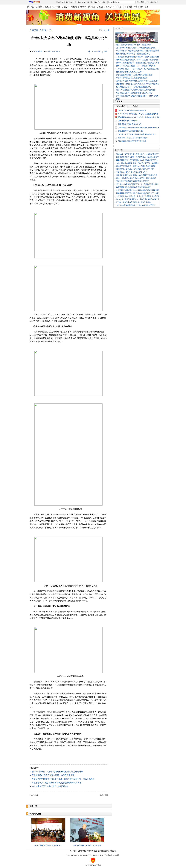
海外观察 (39, 7)
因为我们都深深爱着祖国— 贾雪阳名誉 (87, 845)
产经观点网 (34, 30)
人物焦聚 (100, 7)
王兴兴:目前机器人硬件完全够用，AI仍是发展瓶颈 (53, 775)
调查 (96, 2)
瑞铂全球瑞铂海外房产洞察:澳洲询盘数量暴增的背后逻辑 (137, 160)
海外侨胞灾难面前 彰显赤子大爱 (130, 124)
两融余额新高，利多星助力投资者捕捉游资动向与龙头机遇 (56, 783)
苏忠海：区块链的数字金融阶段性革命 (132, 110)
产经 (74, 2)
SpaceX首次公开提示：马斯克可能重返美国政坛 (133, 87)
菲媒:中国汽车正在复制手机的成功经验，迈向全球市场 (136, 178)
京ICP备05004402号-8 (93, 865)
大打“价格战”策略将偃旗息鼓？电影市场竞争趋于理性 (135, 205)
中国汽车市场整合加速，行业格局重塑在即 (131, 78)
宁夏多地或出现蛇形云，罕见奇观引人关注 (131, 172)
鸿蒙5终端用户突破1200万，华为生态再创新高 (133, 54)
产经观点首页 (67, 2)
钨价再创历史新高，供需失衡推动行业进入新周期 (134, 93)
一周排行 (134, 106)
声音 (135, 7)
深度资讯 (48, 7)
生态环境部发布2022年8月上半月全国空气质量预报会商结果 (138, 196)
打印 (92, 51)
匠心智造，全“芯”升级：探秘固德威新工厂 (133, 138)
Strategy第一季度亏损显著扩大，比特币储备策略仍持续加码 (137, 199)
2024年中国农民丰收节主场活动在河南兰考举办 (133, 202)
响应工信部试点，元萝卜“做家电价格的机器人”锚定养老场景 (57, 772)
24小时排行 (120, 106)
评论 (100, 2)
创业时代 (117, 7)
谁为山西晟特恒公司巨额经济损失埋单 (132, 141)
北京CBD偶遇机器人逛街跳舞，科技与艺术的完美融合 (136, 90)
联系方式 (105, 851)
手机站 (58, 2)
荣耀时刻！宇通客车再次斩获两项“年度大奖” (132, 181)
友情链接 (113, 851)
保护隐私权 (81, 851)
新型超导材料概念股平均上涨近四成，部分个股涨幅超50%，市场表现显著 (63, 779)
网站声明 (90, 851)
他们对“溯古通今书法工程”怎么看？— (48, 845)
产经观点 (91, 7)
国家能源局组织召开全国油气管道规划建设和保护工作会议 (137, 193)
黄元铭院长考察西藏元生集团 (129, 121)
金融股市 (65, 7)
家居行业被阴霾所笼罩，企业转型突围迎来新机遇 (134, 75)
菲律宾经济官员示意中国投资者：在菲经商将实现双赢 (135, 166)
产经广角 (30, 7)
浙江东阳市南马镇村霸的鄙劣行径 (130, 131)
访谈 (130, 7)
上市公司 (56, 7)
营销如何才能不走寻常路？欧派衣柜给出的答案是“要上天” (137, 154)
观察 (79, 2)
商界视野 (109, 7)
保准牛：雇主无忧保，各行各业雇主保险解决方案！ (137, 134)
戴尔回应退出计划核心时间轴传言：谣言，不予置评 (135, 169)
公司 (87, 2)
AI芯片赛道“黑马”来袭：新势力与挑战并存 (50, 786)
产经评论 (83, 7)
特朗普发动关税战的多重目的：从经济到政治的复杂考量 (136, 175)
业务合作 (97, 851)
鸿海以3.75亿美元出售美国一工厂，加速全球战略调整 (135, 66)
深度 (83, 2)
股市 (92, 2)
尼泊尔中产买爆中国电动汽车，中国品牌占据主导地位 (135, 48)
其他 (146, 7)
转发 (99, 51)
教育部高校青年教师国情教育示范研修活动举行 (133, 187)
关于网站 (73, 851)
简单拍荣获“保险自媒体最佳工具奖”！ (130, 72)
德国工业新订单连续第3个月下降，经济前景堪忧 (133, 45)
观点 (104, 2)
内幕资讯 (74, 7)
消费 (141, 7)
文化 (124, 7)
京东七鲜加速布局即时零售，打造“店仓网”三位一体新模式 (137, 163)
